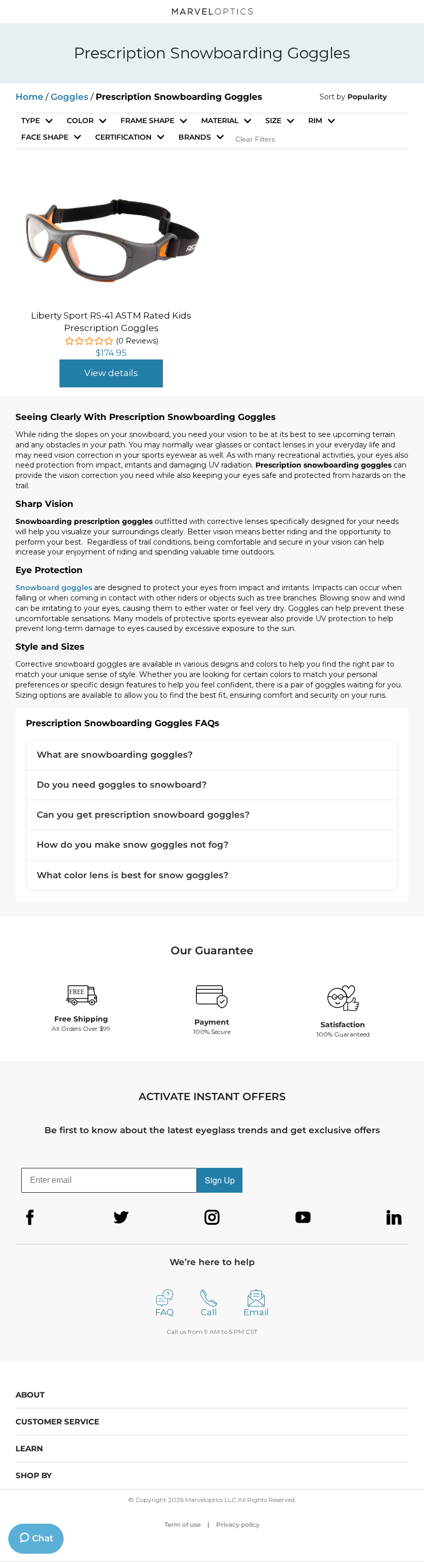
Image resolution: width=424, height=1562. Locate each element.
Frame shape (147, 120)
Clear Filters (255, 139)
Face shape (44, 137)
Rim (315, 120)
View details (111, 373)
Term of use (182, 1524)
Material (219, 120)
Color (80, 120)
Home (29, 97)
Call (209, 1312)
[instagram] (212, 1217)
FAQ (164, 1312)
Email (256, 1312)
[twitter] (121, 1217)
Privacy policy (238, 1524)
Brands (194, 137)
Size (273, 120)
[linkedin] (394, 1217)
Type (30, 120)
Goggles (69, 97)
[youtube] (303, 1217)
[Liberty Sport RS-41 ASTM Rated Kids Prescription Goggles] (111, 197)
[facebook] (30, 1217)
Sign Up (220, 1180)
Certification (123, 137)
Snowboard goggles (54, 587)
